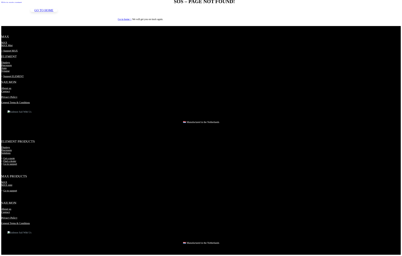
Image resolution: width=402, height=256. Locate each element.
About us (6, 88)
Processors (6, 65)
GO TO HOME (43, 10)
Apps (4, 68)
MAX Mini (7, 45)
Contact (5, 91)
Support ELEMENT (13, 76)
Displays (5, 62)
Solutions (6, 153)
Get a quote (9, 158)
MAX (4, 42)
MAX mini (6, 185)
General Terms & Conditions (15, 102)
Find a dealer (9, 161)
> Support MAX (9, 50)
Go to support (10, 164)
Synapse (5, 71)
